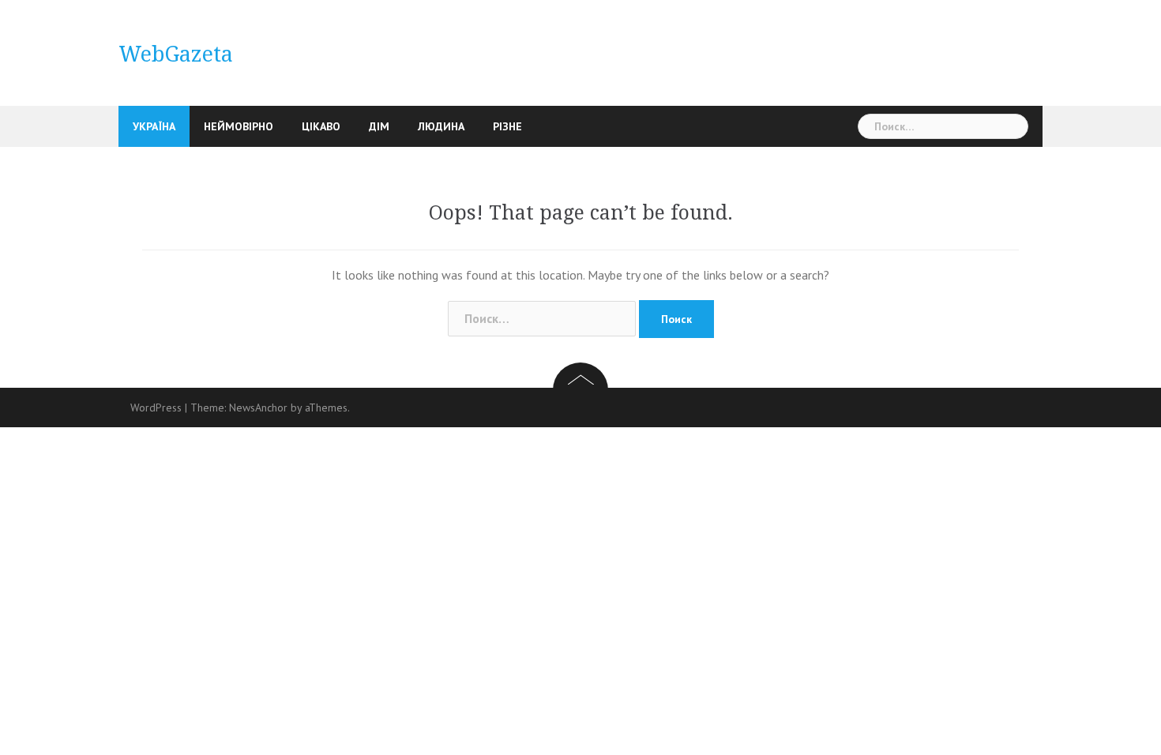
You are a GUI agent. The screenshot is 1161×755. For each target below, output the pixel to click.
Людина (441, 126)
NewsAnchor (258, 407)
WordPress (156, 407)
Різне (507, 126)
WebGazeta (175, 54)
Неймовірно (238, 126)
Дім (379, 126)
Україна (154, 126)
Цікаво (321, 126)
